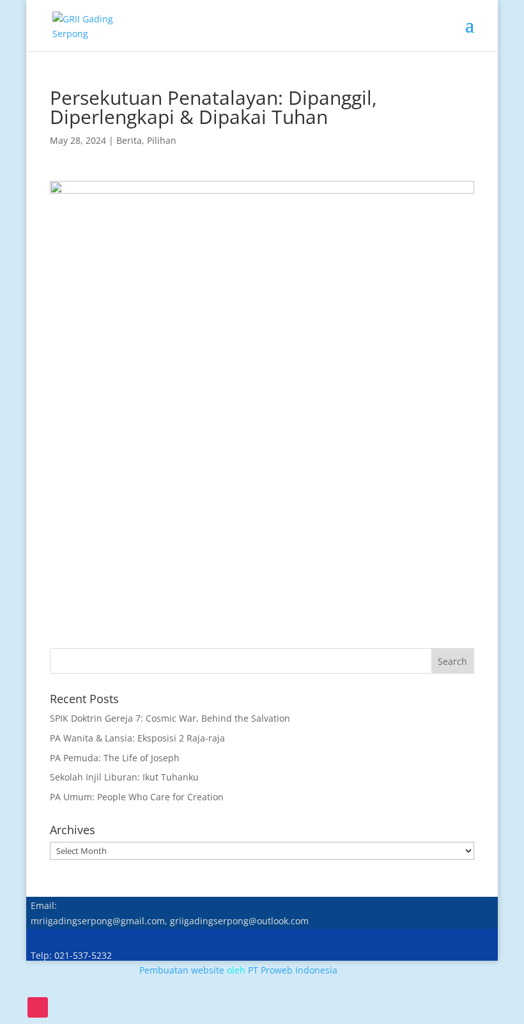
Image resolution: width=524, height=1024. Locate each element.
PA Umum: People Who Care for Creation (137, 797)
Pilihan (161, 140)
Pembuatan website (181, 970)
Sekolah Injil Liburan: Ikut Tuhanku (124, 777)
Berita (129, 140)
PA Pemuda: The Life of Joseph (115, 758)
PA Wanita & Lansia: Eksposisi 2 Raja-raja (137, 738)
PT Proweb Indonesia (292, 970)
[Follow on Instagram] (37, 1007)
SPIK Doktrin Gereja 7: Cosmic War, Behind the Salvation (170, 718)
